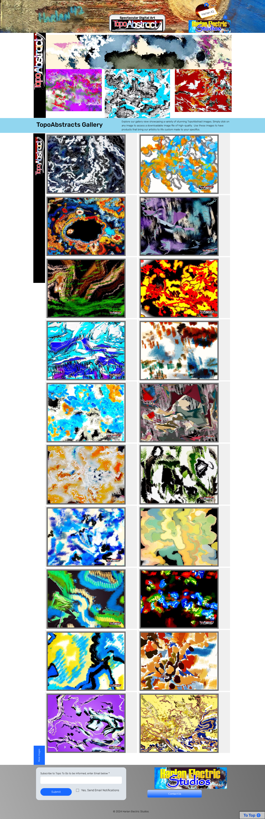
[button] (225, 16)
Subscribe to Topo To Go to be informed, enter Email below (75, 773)
